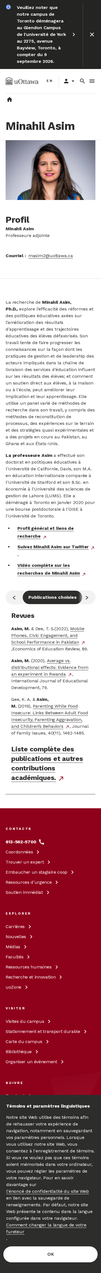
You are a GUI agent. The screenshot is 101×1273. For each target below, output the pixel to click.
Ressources (29, 882)
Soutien (24, 892)
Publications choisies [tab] (52, 597)
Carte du (24, 1041)
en (50, 81)
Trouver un (25, 862)
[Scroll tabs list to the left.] (14, 597)
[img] (22, 81)
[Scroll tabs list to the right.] (87, 597)
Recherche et (31, 977)
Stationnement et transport (43, 1031)
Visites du (25, 1021)
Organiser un (31, 1061)
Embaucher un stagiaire (36, 872)
